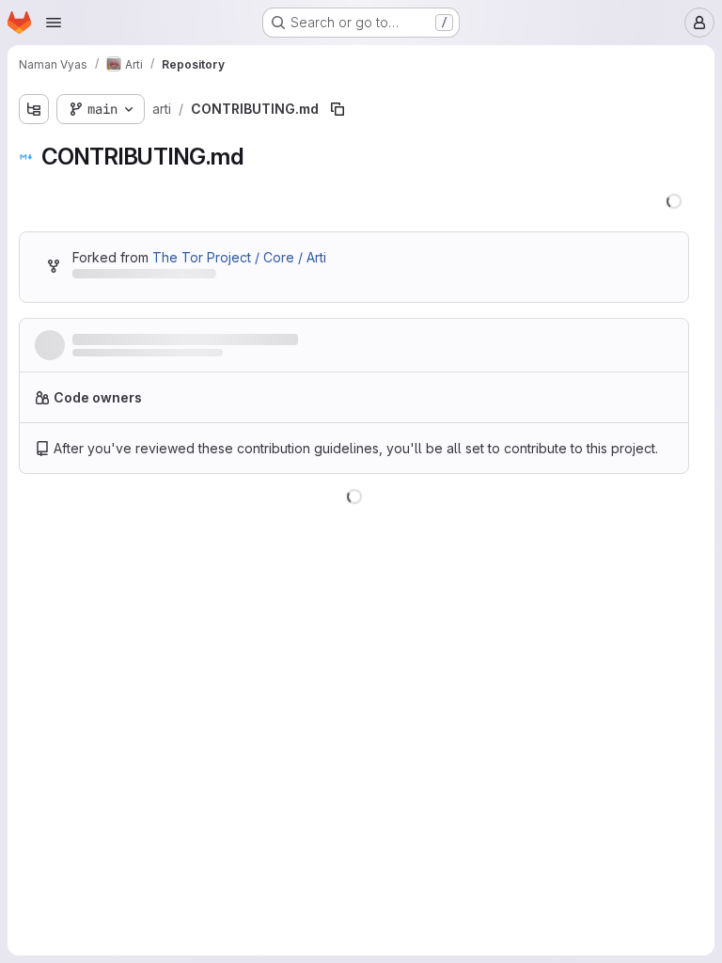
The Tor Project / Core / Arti (239, 257)
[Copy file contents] (585, 520)
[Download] (654, 520)
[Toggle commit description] (345, 340)
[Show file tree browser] (34, 109)
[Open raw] (616, 520)
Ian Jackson (105, 359)
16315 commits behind (139, 277)
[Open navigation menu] (54, 23)
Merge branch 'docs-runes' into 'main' (198, 340)
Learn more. (587, 405)
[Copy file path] (337, 109)
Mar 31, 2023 (228, 359)
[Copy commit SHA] (583, 349)
